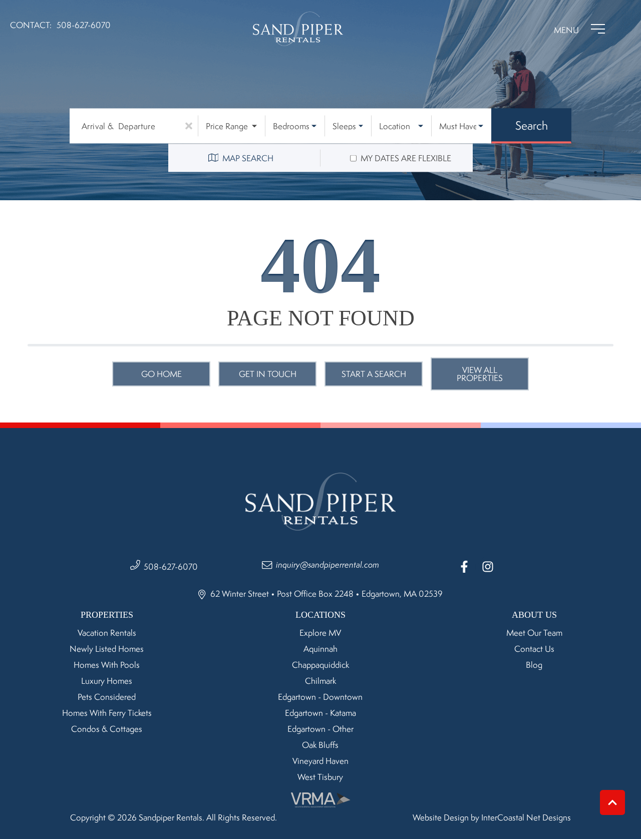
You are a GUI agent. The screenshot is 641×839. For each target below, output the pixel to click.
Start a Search (374, 373)
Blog (534, 664)
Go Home (161, 373)
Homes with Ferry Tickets (107, 712)
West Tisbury (320, 776)
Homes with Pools (107, 664)
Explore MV (320, 632)
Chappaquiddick (320, 664)
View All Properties (480, 373)
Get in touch (267, 373)
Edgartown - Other (320, 728)
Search (531, 125)
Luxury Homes (106, 680)
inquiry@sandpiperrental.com (327, 564)
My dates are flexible (406, 158)
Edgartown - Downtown (320, 696)
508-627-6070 (171, 566)
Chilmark (320, 680)
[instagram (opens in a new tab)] (488, 567)
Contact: (31, 25)
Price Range (227, 126)
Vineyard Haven (320, 760)
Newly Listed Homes (107, 648)
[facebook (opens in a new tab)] (466, 567)
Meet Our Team (534, 632)
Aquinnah (320, 648)
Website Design (441, 817)
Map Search (247, 158)
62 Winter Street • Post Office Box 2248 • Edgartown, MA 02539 (325, 593)
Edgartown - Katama (320, 712)
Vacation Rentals (107, 632)
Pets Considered (107, 696)
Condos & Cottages (106, 728)
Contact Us (534, 648)
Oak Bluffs (320, 744)
